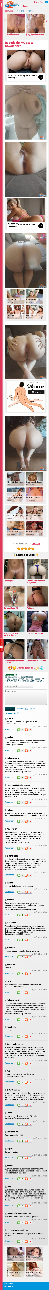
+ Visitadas (30, 11)
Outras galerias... (25, 667)
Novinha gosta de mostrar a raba (11, 634)
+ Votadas (20, 11)
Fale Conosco (8, 1286)
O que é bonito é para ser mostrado (35, 35)
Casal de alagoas (13, 34)
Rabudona (31, 608)
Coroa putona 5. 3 (11, 608)
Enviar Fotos (39, 2)
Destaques (9, 11)
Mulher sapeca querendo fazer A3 (14, 661)
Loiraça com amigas (35, 633)
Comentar (36, 544)
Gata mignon (9, 581)
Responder (9, 729)
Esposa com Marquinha (36, 661)
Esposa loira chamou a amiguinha (36, 581)
